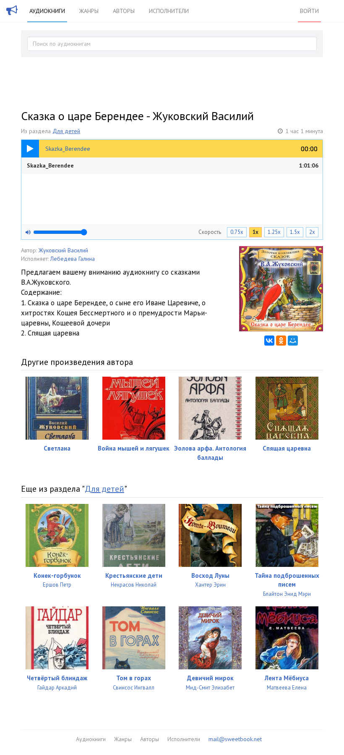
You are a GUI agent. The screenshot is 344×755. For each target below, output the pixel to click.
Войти (309, 11)
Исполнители (169, 11)
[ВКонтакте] (269, 341)
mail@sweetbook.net (235, 739)
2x (312, 232)
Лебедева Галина (72, 258)
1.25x (274, 232)
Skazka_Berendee (172, 165)
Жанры (89, 11)
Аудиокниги (47, 11)
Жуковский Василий (63, 250)
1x (255, 232)
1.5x (295, 232)
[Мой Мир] (293, 341)
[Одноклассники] (281, 341)
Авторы (124, 11)
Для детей (66, 131)
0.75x (236, 232)
